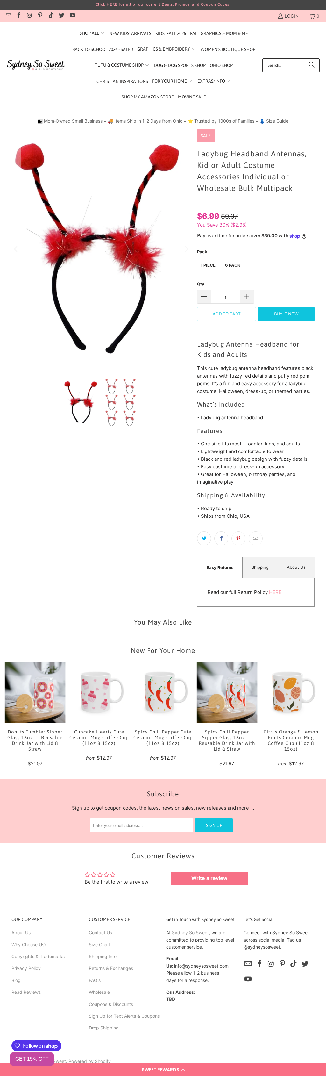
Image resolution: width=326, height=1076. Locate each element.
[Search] (312, 65)
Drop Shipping (104, 1027)
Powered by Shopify (89, 1061)
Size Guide (277, 121)
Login (292, 15)
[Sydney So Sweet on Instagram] (29, 15)
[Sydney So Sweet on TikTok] (50, 15)
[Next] (186, 249)
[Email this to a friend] (256, 538)
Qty (200, 283)
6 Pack (232, 265)
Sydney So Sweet (190, 932)
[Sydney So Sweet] (35, 65)
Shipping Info (103, 956)
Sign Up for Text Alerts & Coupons (124, 1016)
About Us (296, 567)
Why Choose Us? (28, 944)
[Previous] (16, 249)
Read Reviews (26, 992)
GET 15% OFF (32, 1059)
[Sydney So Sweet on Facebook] (19, 15)
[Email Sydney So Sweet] (8, 15)
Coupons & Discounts (111, 1004)
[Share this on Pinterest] (238, 538)
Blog (16, 980)
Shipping (260, 567)
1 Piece (208, 265)
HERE (275, 592)
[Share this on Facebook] (221, 538)
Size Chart (99, 944)
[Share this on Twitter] (204, 538)
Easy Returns (220, 567)
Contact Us (100, 932)
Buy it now (286, 313)
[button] (163, 1069)
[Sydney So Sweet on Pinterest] (40, 15)
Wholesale (99, 992)
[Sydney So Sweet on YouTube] (72, 15)
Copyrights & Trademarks (38, 956)
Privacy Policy (26, 968)
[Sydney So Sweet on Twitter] (61, 15)
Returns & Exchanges (111, 968)
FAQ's (95, 980)
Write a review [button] (209, 878)
